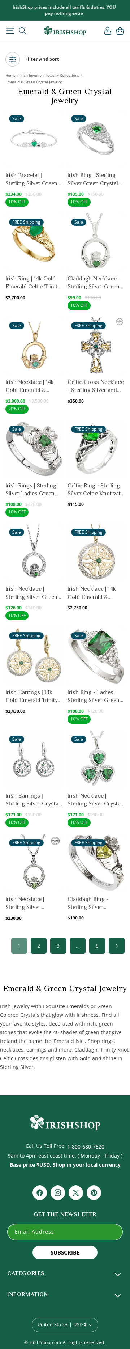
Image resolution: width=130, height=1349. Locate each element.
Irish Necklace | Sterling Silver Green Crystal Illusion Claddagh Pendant (31, 593)
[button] (9, 31)
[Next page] (117, 946)
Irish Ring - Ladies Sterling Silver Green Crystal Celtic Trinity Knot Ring (94, 697)
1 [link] (19, 945)
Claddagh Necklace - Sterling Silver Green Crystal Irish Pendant (94, 283)
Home (10, 75)
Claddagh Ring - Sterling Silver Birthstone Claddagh (94, 904)
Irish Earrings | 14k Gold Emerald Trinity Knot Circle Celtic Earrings (31, 697)
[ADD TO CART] (56, 135)
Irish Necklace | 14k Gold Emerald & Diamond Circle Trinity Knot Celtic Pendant (96, 593)
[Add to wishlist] (56, 120)
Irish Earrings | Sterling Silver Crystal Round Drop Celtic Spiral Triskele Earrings (32, 800)
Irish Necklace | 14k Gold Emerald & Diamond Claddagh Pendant (29, 386)
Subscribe (65, 1252)
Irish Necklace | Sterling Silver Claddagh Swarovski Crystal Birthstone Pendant (31, 904)
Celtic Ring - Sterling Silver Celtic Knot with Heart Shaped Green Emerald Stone (96, 490)
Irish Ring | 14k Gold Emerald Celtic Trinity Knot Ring (32, 283)
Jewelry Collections (62, 75)
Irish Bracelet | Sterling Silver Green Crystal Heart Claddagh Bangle (31, 179)
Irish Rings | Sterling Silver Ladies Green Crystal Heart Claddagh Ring (30, 490)
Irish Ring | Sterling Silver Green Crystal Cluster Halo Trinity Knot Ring (93, 179)
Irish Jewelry (31, 75)
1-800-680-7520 (85, 1146)
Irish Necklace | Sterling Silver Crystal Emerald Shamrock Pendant (95, 800)
